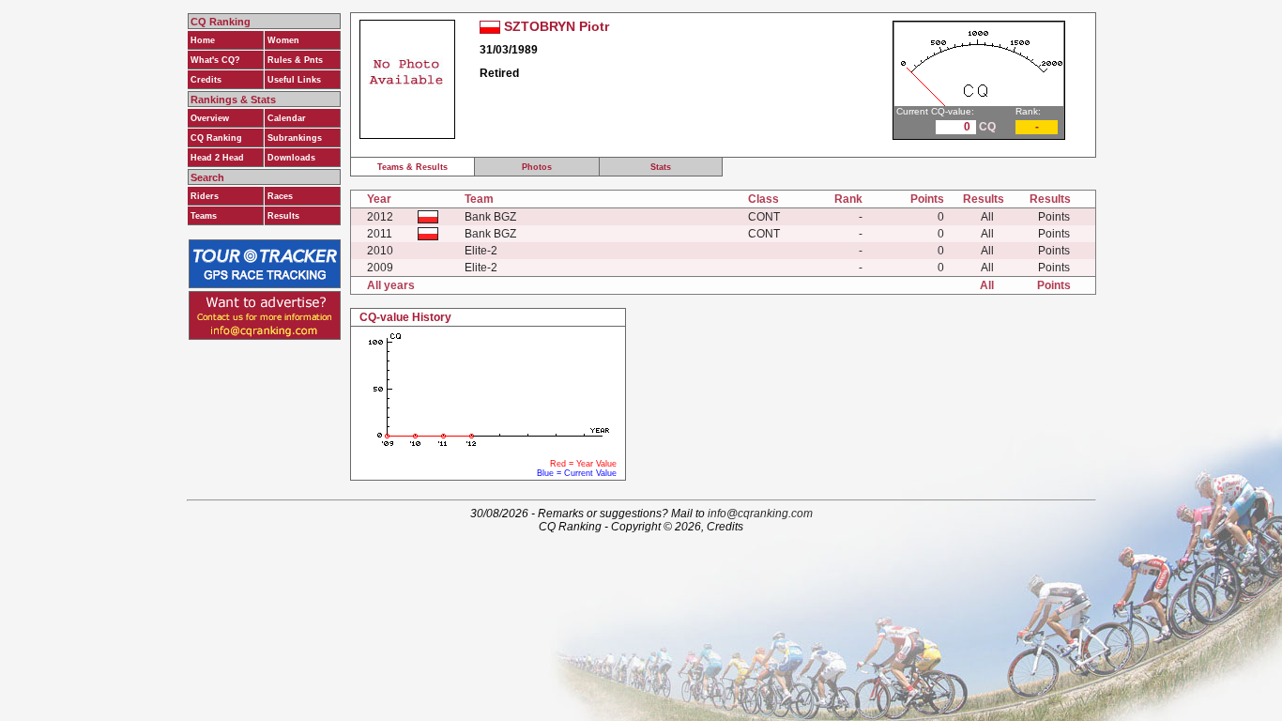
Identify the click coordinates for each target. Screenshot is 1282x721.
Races (280, 196)
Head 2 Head (217, 157)
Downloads (291, 157)
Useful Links (294, 79)
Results (283, 216)
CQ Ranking (216, 138)
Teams (204, 216)
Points (1054, 216)
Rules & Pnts (295, 60)
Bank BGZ (490, 216)
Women (283, 40)
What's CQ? (215, 60)
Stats (660, 167)
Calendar (286, 118)
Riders (205, 196)
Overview (210, 118)
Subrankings (294, 138)
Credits (206, 79)
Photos (537, 167)
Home (203, 40)
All (987, 216)
